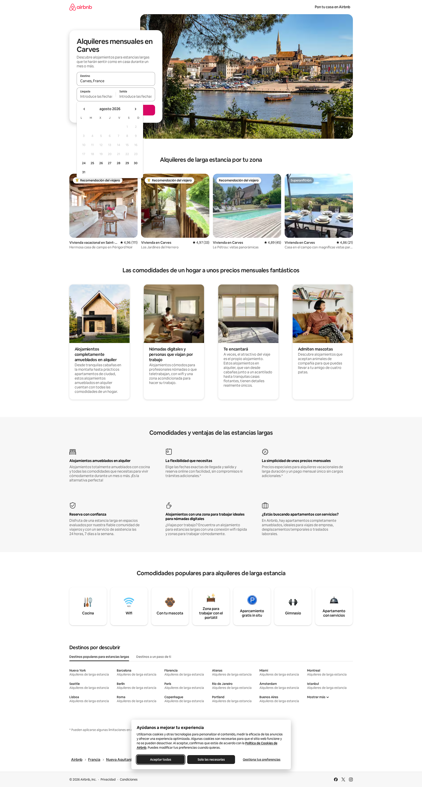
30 (136, 163)
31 (83, 172)
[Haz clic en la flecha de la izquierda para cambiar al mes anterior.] (84, 109)
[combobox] (116, 81)
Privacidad (108, 779)
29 (127, 163)
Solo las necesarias (211, 760)
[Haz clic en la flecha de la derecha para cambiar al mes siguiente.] (135, 109)
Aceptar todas (160, 760)
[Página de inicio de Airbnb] (80, 7)
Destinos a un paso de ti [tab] (153, 657)
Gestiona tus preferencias (261, 760)
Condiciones (129, 779)
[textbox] (96, 96)
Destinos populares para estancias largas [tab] (99, 657)
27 (109, 163)
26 (101, 163)
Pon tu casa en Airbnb (332, 7)
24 (84, 163)
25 (92, 163)
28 (118, 163)
